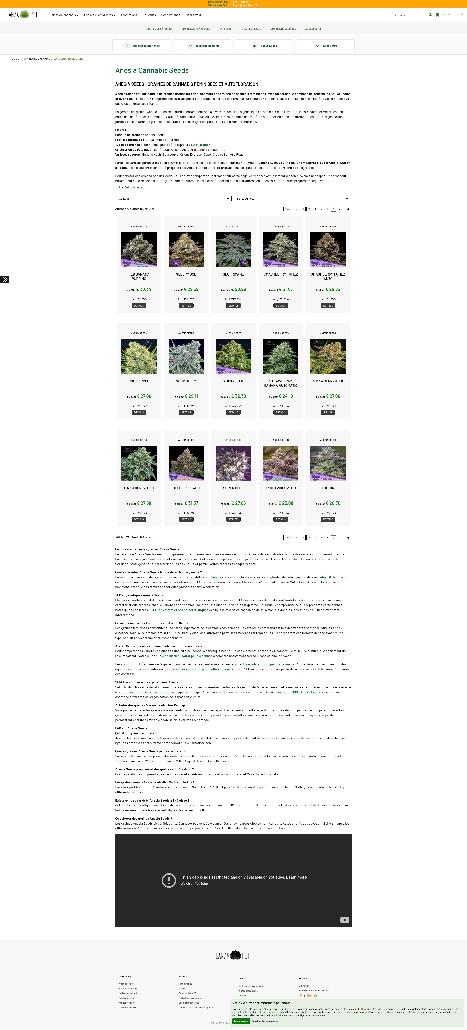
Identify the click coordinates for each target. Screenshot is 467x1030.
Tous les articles (126, 998)
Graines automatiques (196, 28)
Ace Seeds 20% (242, 1)
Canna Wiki (193, 15)
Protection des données (190, 998)
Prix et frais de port (128, 988)
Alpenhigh (304, 986)
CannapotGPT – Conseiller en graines (196, 1007)
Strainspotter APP (187, 993)
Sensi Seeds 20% (218, 1)
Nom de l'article (246, 198)
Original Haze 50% (218, 5)
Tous (287, 209)
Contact (242, 995)
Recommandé (170, 15)
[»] (347, 209)
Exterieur (226, 28)
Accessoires (313, 28)
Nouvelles (149, 15)
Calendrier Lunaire (127, 1007)
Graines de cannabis (159, 28)
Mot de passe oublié (248, 991)
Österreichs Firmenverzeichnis (314, 990)
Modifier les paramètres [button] (265, 1021)
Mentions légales (127, 1003)
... (340, 209)
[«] (296, 209)
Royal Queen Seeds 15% (246, 5)
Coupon (182, 988)
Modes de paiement (128, 993)
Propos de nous (126, 984)
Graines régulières (283, 28)
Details (139, 305)
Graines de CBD (251, 28)
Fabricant (124, 198)
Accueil (14, 58)
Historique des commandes (252, 986)
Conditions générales (189, 1003)
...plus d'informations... (129, 187)
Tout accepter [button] (241, 1021)
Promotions (129, 15)
